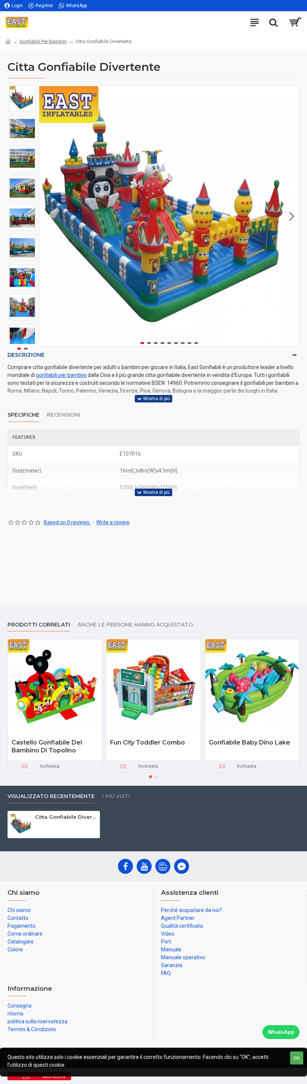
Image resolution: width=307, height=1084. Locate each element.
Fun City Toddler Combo (147, 742)
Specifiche (23, 415)
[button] (46, 216)
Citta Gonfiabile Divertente (66, 817)
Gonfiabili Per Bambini (43, 41)
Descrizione (26, 354)
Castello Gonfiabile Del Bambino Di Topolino (47, 746)
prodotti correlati (38, 625)
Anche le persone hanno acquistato (135, 625)
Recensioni (63, 415)
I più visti (116, 796)
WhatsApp (281, 1032)
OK (297, 1058)
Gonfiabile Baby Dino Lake (249, 742)
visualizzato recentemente (51, 796)
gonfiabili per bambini (61, 375)
